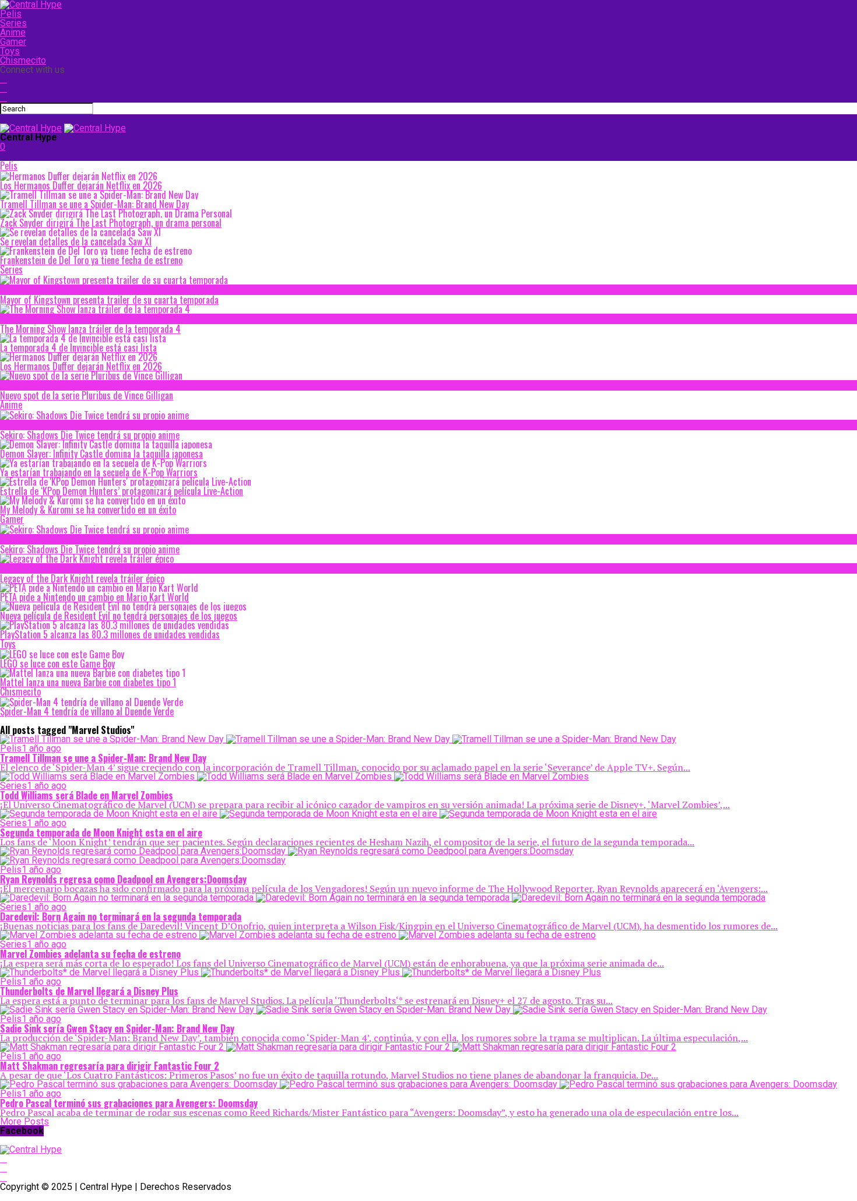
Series (13, 23)
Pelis (11, 13)
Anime (13, 32)
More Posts (24, 1121)
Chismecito (23, 60)
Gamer (13, 41)
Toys (10, 51)
